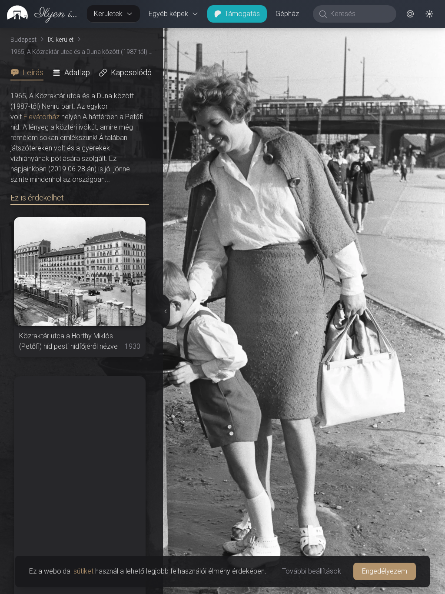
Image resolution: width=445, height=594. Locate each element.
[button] (410, 14)
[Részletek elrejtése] (166, 311)
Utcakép (338, 35)
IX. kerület (60, 39)
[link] (40, 13)
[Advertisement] (80, 430)
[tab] (29, 72)
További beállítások (311, 571)
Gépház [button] (287, 14)
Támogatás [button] (242, 14)
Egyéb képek (168, 14)
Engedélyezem (384, 571)
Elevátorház (41, 117)
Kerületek (108, 14)
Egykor (286, 35)
